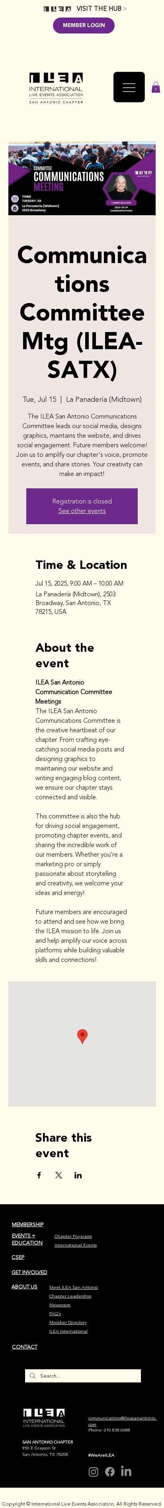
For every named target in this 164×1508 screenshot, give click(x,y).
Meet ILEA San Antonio (73, 1287)
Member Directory (67, 1322)
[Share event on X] (58, 1175)
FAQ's (55, 1313)
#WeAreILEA (101, 1455)
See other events (82, 511)
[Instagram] (93, 1471)
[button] (155, 87)
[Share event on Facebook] (39, 1175)
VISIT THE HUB (102, 9)
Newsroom (59, 1305)
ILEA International (68, 1331)
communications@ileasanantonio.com (122, 1421)
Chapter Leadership (70, 1296)
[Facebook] (109, 1471)
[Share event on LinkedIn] (78, 1175)
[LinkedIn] (126, 1471)
